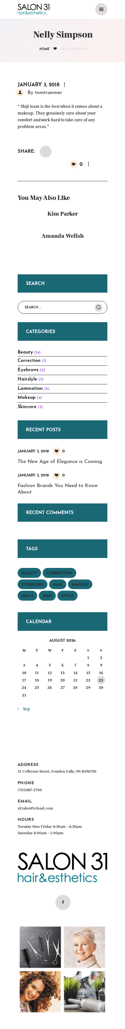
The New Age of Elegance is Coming (60, 461)
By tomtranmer (44, 92)
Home (44, 49)
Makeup (27, 397)
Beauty (25, 352)
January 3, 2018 (39, 85)
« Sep (25, 709)
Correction (29, 360)
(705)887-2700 (30, 790)
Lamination (30, 388)
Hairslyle (27, 379)
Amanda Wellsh (62, 236)
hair (58, 585)
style (67, 596)
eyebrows (32, 585)
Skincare (27, 407)
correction (59, 573)
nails (27, 596)
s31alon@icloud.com (35, 808)
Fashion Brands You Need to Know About (58, 489)
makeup (80, 585)
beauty (29, 573)
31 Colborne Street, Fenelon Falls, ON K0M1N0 (57, 771)
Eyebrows (28, 370)
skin (47, 596)
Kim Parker (62, 214)
